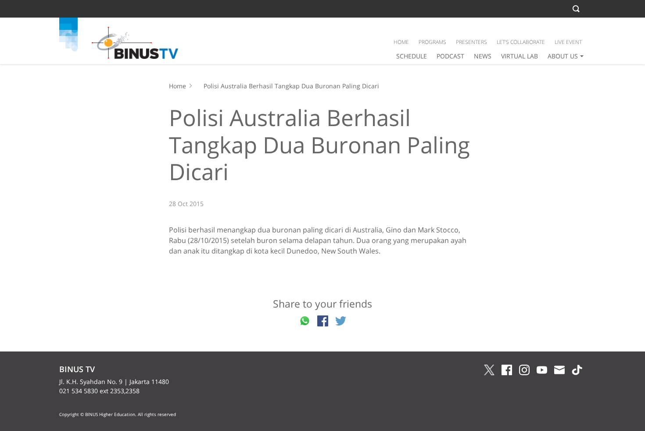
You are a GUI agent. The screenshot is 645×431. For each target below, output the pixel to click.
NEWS (482, 56)
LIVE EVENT (568, 42)
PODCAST (450, 56)
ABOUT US (563, 56)
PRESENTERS (471, 42)
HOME (401, 42)
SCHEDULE (411, 56)
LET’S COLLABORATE (521, 42)
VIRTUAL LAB (519, 56)
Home (177, 86)
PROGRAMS (432, 42)
